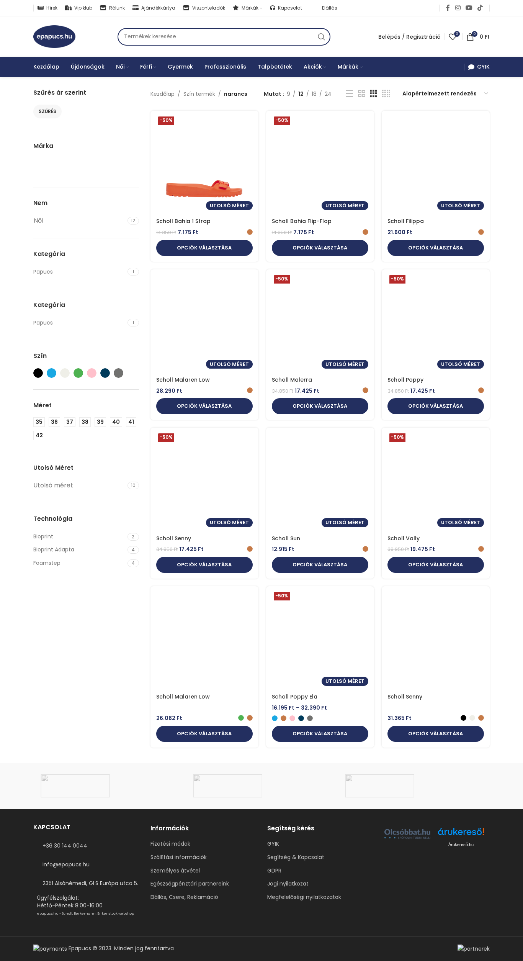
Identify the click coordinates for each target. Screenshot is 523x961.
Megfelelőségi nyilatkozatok (304, 897)
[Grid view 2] (361, 93)
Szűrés (47, 111)
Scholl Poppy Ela (294, 696)
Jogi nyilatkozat (288, 883)
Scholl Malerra (292, 380)
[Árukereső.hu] (461, 834)
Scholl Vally (403, 538)
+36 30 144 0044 (64, 845)
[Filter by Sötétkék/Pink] (105, 373)
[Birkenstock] (414, 786)
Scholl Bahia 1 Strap (183, 221)
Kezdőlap (162, 94)
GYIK (273, 844)
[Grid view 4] (386, 93)
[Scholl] (109, 786)
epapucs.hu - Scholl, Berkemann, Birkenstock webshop (85, 913)
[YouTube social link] (469, 8)
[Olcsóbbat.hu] (407, 834)
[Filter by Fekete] (38, 373)
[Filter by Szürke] (118, 373)
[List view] (349, 93)
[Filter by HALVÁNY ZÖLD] (78, 373)
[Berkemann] (261, 786)
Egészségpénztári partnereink (189, 883)
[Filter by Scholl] (47, 166)
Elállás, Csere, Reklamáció (184, 897)
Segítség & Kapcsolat (295, 857)
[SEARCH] (321, 37)
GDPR (274, 870)
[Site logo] (54, 36)
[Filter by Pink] (91, 373)
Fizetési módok (170, 844)
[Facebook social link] (448, 8)
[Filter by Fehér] (65, 373)
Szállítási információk (178, 857)
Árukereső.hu (461, 844)
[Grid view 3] (373, 93)
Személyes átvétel (175, 870)
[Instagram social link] (458, 8)
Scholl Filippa (405, 221)
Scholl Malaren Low (183, 380)
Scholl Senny (173, 538)
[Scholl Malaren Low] (204, 641)
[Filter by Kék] (51, 373)
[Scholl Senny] (435, 641)
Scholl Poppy (405, 380)
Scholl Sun (286, 538)
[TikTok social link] (480, 8)
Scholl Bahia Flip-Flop (302, 221)
